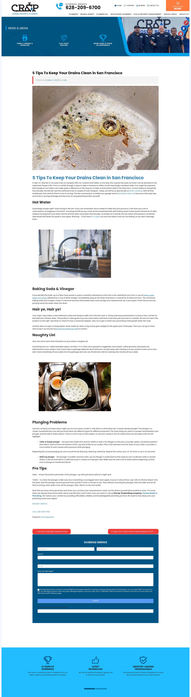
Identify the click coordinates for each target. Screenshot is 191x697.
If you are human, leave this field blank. (52, 607)
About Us (183, 14)
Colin (65, 80)
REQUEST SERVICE (39, 504)
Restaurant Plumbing (121, 14)
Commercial (102, 14)
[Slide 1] (89, 688)
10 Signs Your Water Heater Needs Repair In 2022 (132, 531)
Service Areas (170, 14)
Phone (41, 554)
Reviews (141, 5)
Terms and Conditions (48, 593)
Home (119, 5)
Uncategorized (47, 517)
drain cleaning (136, 191)
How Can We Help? (46, 571)
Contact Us (153, 5)
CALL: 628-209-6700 (41, 512)
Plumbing (73, 14)
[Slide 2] (101, 688)
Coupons (130, 5)
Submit (95, 601)
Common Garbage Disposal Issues (52, 531)
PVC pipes (95, 217)
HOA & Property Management (147, 14)
